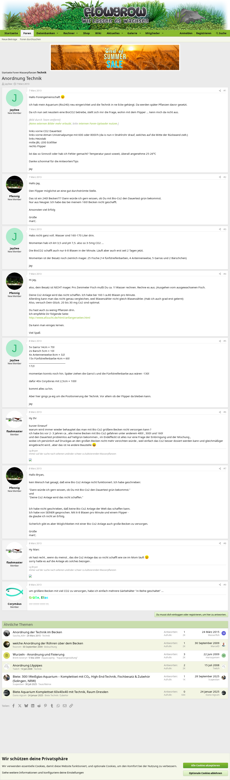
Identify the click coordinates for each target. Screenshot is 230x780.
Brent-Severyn (20, 657)
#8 (225, 543)
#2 (225, 177)
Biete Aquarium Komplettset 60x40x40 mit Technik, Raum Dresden (60, 692)
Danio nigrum (19, 695)
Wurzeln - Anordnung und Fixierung (38, 654)
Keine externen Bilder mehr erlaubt (50, 123)
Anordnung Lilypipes (27, 665)
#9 (225, 584)
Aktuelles (113, 33)
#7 (225, 468)
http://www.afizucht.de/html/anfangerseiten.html (59, 317)
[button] (47, 33)
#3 (225, 229)
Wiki (98, 33)
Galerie (132, 33)
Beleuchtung (50, 646)
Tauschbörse (44, 684)
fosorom (17, 646)
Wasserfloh (213, 635)
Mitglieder (152, 33)
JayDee (8, 83)
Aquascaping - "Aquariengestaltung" (60, 657)
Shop (86, 33)
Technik (46, 635)
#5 (225, 341)
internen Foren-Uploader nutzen (98, 123)
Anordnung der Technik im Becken (37, 632)
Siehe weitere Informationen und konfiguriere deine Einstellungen (43, 772)
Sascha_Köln (19, 635)
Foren (27, 33)
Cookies (40, 766)
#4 (225, 273)
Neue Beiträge (9, 39)
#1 (225, 90)
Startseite (11, 33)
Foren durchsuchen (30, 39)
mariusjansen (212, 657)
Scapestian (18, 684)
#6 (225, 412)
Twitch (16, 668)
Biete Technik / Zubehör (56, 695)
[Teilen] (220, 91)
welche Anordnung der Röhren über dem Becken (48, 643)
